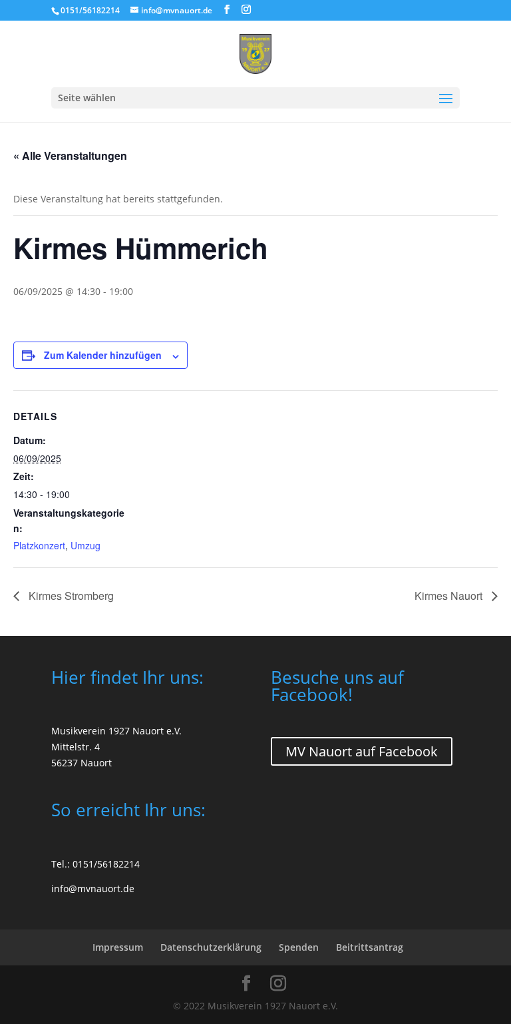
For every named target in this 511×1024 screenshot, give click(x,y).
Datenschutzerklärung (210, 947)
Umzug (85, 545)
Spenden (299, 947)
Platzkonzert (39, 545)
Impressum (117, 947)
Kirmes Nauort (450, 595)
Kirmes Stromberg (70, 595)
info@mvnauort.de (92, 888)
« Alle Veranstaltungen (70, 155)
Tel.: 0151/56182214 (95, 864)
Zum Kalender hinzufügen (103, 355)
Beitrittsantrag (369, 947)
